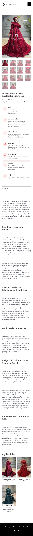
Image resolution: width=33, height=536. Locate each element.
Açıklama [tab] (5, 188)
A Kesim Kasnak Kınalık (19, 102)
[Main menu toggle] (29, 4)
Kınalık (10, 102)
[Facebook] (14, 530)
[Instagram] (18, 530)
